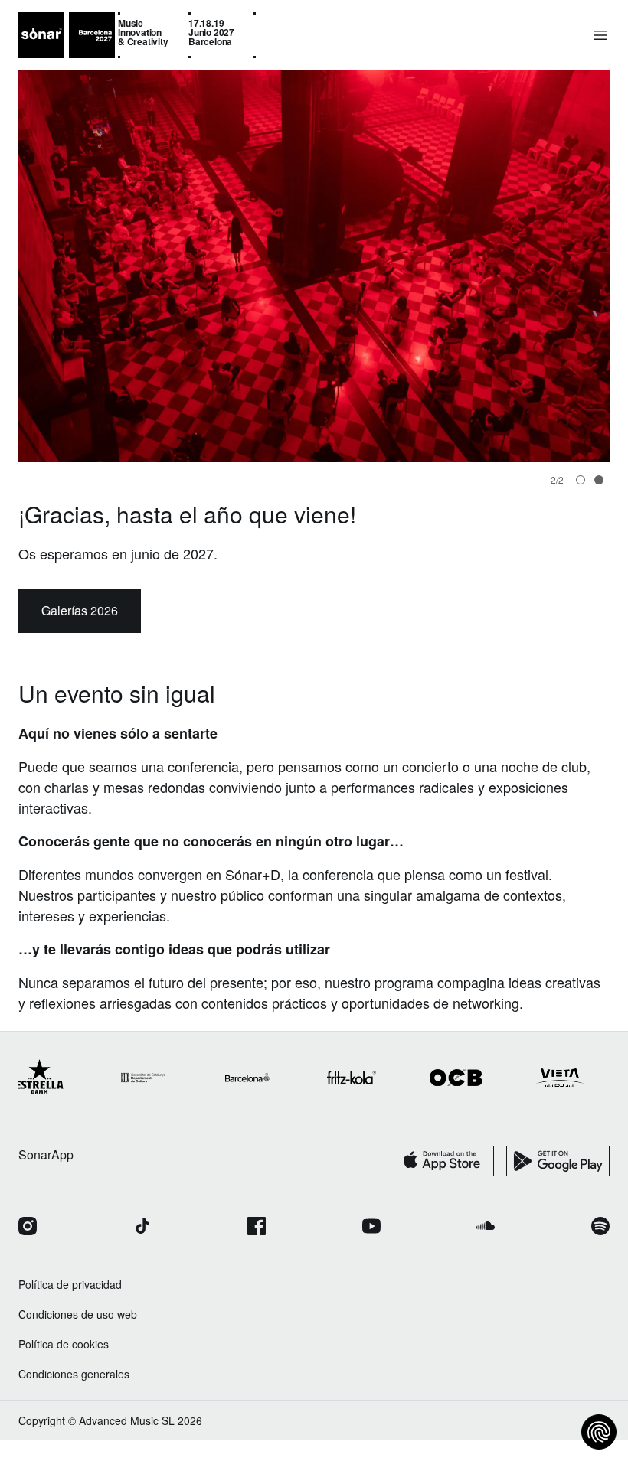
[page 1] (598, 479)
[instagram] (27, 1248)
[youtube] (371, 1248)
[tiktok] (142, 1248)
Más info (80, 631)
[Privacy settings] (599, 1432)
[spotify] (600, 1248)
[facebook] (256, 1248)
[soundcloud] (485, 1248)
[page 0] (580, 479)
